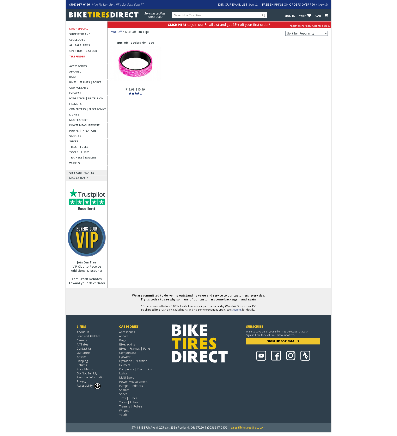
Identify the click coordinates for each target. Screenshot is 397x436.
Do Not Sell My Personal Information (91, 375)
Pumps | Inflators (83, 130)
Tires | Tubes (78, 147)
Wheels (74, 163)
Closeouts (77, 40)
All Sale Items (79, 45)
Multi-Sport (78, 120)
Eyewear (75, 93)
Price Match (85, 369)
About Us (83, 332)
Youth (123, 415)
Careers (82, 340)
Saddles (75, 136)
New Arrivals (78, 178)
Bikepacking (127, 344)
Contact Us (84, 348)
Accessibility (85, 385)
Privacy (81, 381)
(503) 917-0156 (79, 4)
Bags (73, 77)
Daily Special (78, 28)
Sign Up (253, 4)
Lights (74, 114)
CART (319, 16)
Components (78, 87)
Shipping (236, 309)
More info (322, 4)
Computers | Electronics (87, 109)
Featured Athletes (88, 336)
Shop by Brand (79, 34)
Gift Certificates (81, 172)
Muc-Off (116, 32)
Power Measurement (84, 125)
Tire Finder (77, 56)
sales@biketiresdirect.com (248, 427)
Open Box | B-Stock (83, 51)
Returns (82, 365)
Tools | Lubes (79, 152)
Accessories (78, 66)
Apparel (75, 71)
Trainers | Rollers (83, 157)
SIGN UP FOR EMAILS (283, 341)
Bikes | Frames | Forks (85, 82)
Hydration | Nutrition (86, 98)
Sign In (290, 16)
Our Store (83, 353)
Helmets (75, 104)
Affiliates (82, 344)
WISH (302, 16)
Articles (81, 357)
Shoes (73, 141)
